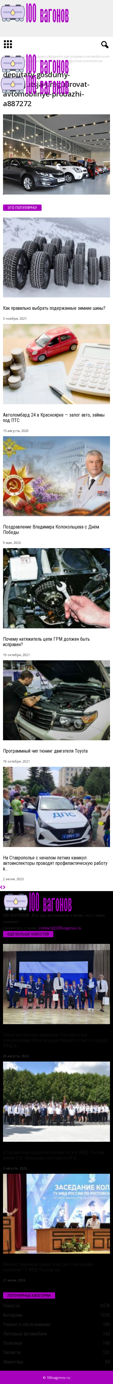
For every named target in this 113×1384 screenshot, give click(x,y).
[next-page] (4, 887)
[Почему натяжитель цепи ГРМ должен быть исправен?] (56, 588)
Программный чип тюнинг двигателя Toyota (45, 751)
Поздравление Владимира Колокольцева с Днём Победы (51, 529)
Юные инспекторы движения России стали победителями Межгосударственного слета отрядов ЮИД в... (55, 1040)
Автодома (12, 1315)
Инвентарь (13, 1362)
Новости (11, 1306)
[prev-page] (1, 887)
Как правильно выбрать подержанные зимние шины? (54, 308)
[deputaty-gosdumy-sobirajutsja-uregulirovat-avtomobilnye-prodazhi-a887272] (56, 154)
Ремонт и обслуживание (27, 1324)
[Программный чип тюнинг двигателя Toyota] (56, 700)
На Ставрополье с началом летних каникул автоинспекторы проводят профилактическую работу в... (55, 863)
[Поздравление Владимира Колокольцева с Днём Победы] (56, 476)
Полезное (12, 1343)
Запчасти (11, 1352)
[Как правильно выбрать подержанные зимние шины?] (56, 257)
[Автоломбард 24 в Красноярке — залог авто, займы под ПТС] (56, 364)
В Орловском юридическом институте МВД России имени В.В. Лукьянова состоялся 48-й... (53, 1155)
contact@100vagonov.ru (60, 928)
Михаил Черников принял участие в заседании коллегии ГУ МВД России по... (48, 1267)
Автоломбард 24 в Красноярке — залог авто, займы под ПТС (54, 417)
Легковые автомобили (25, 1334)
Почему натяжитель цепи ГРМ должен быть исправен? (46, 641)
